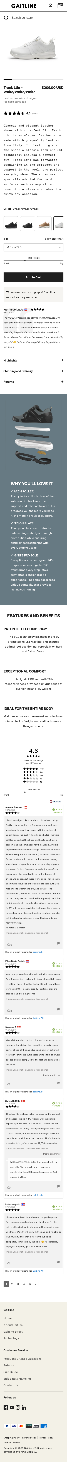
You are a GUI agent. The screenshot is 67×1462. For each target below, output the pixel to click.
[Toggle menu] (5, 6)
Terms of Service (12, 1442)
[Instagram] (18, 1407)
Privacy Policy (46, 1437)
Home (8, 1318)
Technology (11, 1338)
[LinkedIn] (24, 1407)
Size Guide (11, 1372)
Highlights (10, 360)
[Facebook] (6, 1407)
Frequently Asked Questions (22, 1359)
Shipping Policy (11, 1437)
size (6, 238)
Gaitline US (30, 1448)
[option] (34, 47)
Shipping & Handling (17, 1379)
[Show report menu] (58, 944)
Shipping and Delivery (18, 371)
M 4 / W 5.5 (14, 247)
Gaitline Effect (13, 1331)
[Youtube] (12, 1407)
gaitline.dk (38, 952)
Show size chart (54, 238)
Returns (9, 382)
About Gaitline (13, 1325)
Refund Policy (29, 1437)
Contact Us (11, 1385)
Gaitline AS (38, 1018)
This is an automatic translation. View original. (27, 933)
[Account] (50, 4)
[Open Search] (6, 18)
